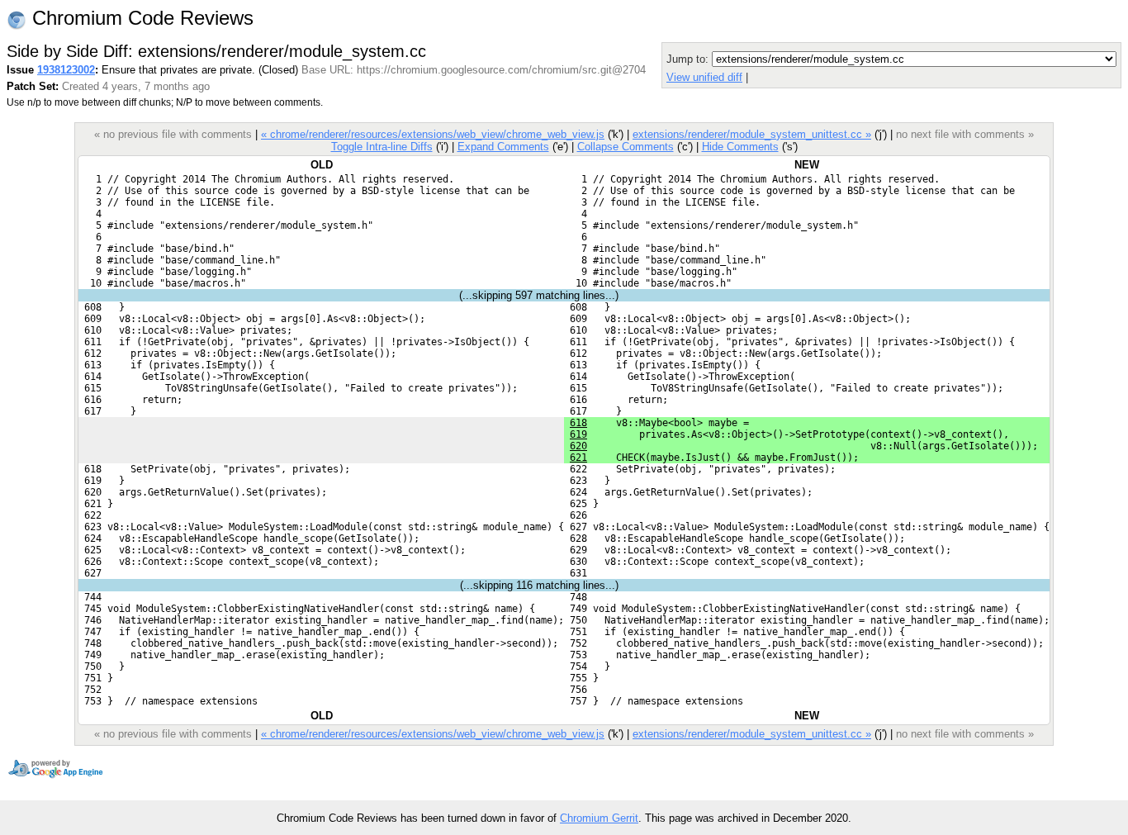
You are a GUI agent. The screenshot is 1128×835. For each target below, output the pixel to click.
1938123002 (66, 70)
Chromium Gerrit (599, 818)
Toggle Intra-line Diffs (382, 146)
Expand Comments (503, 146)
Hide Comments (740, 146)
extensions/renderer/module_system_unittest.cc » (752, 134)
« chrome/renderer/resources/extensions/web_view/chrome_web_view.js (432, 134)
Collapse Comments (625, 146)
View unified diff (704, 77)
